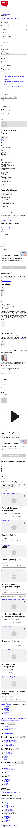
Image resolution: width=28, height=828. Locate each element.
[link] (15, 75)
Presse (5, 757)
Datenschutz (6, 803)
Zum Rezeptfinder (6, 220)
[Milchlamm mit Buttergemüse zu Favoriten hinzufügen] (24, 652)
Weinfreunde (7, 783)
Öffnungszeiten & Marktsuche (11, 769)
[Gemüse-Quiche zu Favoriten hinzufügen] (24, 523)
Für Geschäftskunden (9, 745)
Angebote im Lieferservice (10, 728)
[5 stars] (24, 485)
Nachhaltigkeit (7, 752)
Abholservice (7, 742)
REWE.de (3, 704)
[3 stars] (14, 485)
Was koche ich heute (8, 771)
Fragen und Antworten (9, 765)
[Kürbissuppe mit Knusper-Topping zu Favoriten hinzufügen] (24, 679)
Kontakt (5, 759)
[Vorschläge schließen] (2, 100)
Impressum (6, 805)
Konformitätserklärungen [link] (9, 812)
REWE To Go (7, 780)
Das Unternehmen (8, 753)
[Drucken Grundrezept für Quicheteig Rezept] (2, 137)
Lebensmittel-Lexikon (9, 767)
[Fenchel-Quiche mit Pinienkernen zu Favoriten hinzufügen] (24, 496)
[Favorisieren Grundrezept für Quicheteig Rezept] (6, 137)
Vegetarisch (3, 139)
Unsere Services (7, 730)
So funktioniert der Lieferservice (11, 741)
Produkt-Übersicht (8, 744)
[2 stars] (9, 485)
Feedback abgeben (14, 268)
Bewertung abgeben (5, 487)
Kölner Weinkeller (8, 786)
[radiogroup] (14, 485)
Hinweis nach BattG (8, 809)
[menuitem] (14, 22)
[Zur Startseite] (6, 9)
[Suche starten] (15, 97)
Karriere (5, 755)
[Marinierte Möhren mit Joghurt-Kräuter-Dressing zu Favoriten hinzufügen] (24, 602)
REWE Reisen (7, 779)
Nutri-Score (6, 772)
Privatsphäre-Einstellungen (10, 807)
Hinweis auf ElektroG (9, 810)
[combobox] (7, 98)
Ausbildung (6, 756)
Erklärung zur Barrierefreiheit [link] (10, 813)
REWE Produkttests (8, 733)
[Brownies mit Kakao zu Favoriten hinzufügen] (24, 629)
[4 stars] (19, 485)
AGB (5, 802)
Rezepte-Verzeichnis (8, 768)
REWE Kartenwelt (8, 782)
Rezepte (14, 86)
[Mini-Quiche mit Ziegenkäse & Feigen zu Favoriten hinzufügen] (24, 572)
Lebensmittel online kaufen (10, 740)
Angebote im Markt (8, 726)
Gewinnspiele (7, 732)
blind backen (23, 338)
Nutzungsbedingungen (9, 806)
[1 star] (4, 485)
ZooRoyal (6, 784)
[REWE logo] (3, 71)
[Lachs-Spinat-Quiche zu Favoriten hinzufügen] (24, 547)
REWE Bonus (7, 729)
